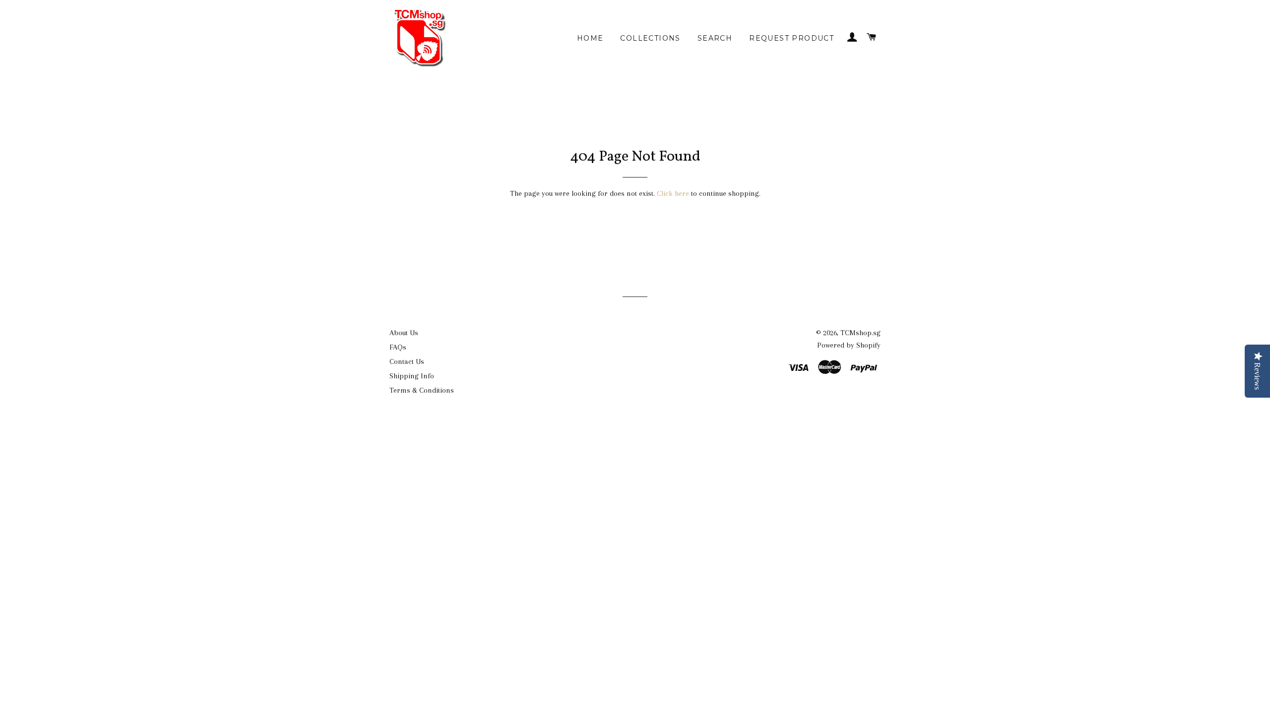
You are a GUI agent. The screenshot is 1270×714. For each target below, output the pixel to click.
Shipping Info (411, 375)
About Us (403, 332)
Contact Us (406, 361)
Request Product (791, 38)
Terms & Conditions (421, 390)
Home (590, 38)
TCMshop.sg (860, 332)
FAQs (397, 347)
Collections (650, 38)
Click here (673, 193)
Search (715, 38)
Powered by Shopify (849, 345)
